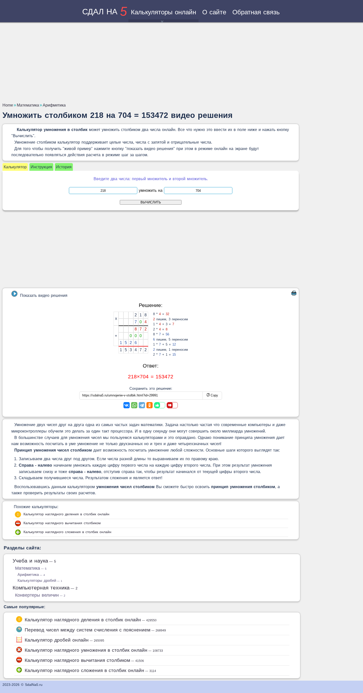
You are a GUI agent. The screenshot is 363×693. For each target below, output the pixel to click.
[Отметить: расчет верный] (159, 405)
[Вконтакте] (126, 405)
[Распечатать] (294, 294)
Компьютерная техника (45, 587)
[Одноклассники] (149, 405)
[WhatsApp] (134, 405)
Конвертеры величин (40, 595)
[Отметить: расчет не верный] (172, 405)
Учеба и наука (34, 560)
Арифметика (31, 574)
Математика (30, 568)
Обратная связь (256, 12)
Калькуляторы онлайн (163, 12)
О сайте (214, 12)
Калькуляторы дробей (40, 580)
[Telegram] (142, 405)
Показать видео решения (43, 295)
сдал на (104, 11)
